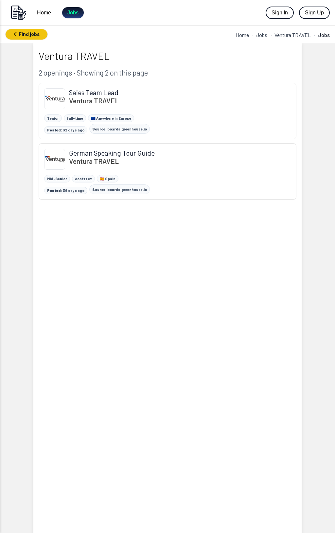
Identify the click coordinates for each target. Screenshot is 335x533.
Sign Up (314, 12)
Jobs (73, 12)
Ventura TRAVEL (292, 35)
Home (44, 12)
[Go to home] (18, 12)
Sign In (280, 12)
